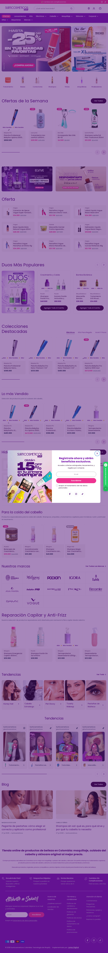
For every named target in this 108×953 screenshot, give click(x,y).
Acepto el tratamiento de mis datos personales (73, 486)
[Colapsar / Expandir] (105, 488)
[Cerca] (97, 453)
